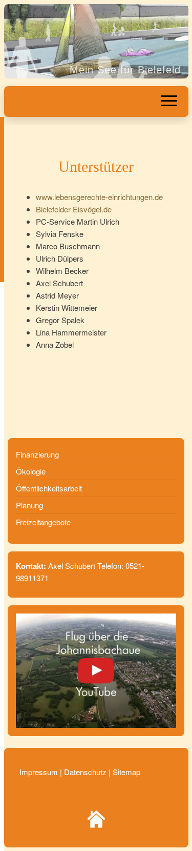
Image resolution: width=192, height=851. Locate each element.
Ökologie (31, 471)
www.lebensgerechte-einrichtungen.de (99, 196)
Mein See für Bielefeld (125, 69)
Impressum (39, 771)
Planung (29, 505)
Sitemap (126, 771)
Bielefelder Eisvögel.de (74, 209)
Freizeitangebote (43, 522)
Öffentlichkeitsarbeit (49, 488)
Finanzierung (37, 454)
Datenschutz (85, 771)
